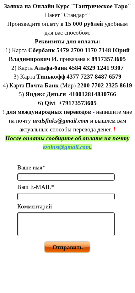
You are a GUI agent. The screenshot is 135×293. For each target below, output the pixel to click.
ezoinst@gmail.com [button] (66, 147)
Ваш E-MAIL (35, 187)
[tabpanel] (67, 77)
